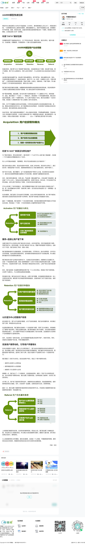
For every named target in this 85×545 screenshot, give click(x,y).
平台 (18, 7)
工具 (47, 2)
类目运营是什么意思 (68, 30)
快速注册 (82, 2)
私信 (83, 13)
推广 (23, 7)
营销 (12, 7)
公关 (28, 2)
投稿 (83, 7)
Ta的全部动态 (72, 35)
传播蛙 (11, 542)
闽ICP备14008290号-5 (20, 542)
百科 (42, 2)
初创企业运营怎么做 (7, 470)
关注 (80, 13)
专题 (37, 2)
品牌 (18, 2)
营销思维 (6, 18)
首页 (13, 2)
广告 (23, 2)
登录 (75, 2)
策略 (29, 7)
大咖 (33, 2)
